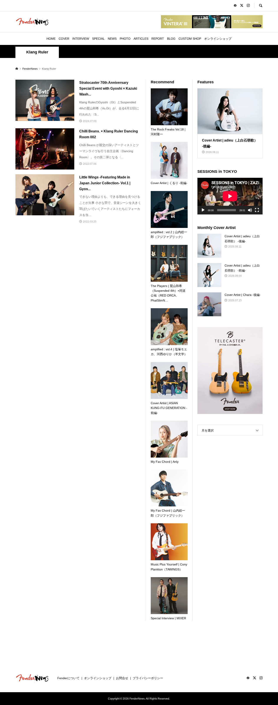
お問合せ (122, 678)
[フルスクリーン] (257, 210)
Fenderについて (68, 678)
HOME (51, 38)
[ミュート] (250, 210)
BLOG (171, 38)
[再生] (203, 210)
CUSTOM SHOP (190, 38)
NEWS (112, 38)
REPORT (157, 38)
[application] (230, 196)
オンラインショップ (218, 38)
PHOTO (125, 38)
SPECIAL (98, 38)
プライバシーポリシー (148, 678)
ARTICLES (141, 38)
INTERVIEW (80, 38)
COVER (64, 38)
